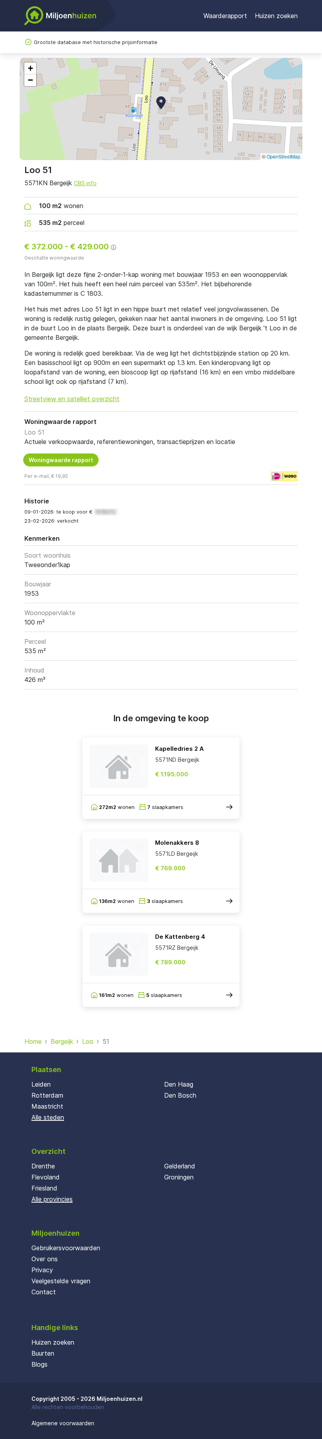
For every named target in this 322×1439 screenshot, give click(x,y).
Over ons (44, 1259)
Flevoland (45, 1177)
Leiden (41, 1084)
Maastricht (47, 1106)
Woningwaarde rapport (61, 460)
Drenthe (43, 1166)
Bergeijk (62, 1041)
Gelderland (179, 1166)
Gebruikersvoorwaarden (65, 1248)
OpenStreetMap (283, 156)
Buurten (42, 1353)
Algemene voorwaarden (62, 1423)
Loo (87, 1041)
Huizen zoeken (276, 16)
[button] (161, 102)
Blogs (39, 1364)
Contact (43, 1292)
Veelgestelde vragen (60, 1281)
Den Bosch (180, 1095)
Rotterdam (47, 1095)
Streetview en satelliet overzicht (71, 399)
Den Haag (178, 1084)
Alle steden (47, 1117)
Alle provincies (52, 1199)
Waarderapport (225, 16)
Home (33, 1041)
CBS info (85, 183)
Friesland (44, 1188)
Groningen (179, 1177)
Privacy (42, 1270)
